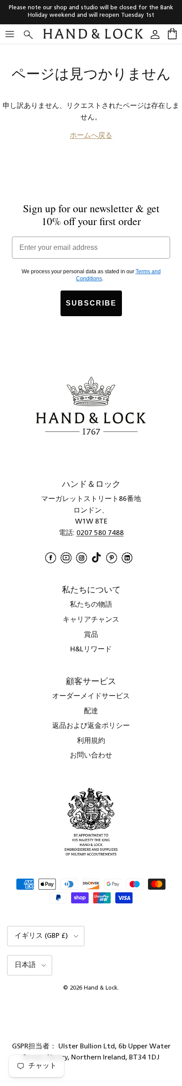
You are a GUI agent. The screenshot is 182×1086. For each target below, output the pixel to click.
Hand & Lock (101, 988)
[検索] (33, 33)
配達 (91, 711)
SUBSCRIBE (91, 303)
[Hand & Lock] (93, 34)
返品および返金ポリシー (91, 726)
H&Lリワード (91, 649)
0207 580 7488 (100, 533)
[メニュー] (9, 34)
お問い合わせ (91, 755)
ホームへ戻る (91, 135)
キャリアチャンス (91, 619)
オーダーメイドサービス (91, 696)
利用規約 (91, 741)
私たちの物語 (91, 604)
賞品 (91, 635)
